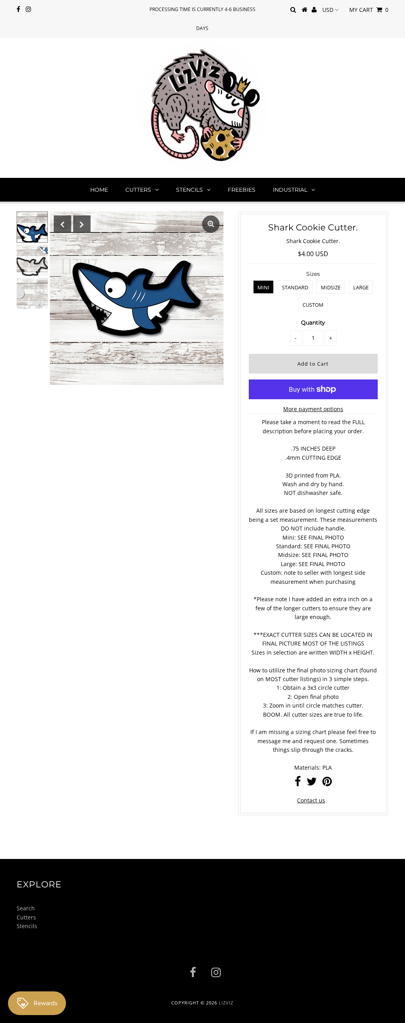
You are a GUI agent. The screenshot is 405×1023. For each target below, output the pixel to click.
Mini (263, 287)
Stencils (189, 189)
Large (361, 287)
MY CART (368, 9)
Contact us (311, 800)
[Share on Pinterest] (327, 783)
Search (26, 908)
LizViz (226, 1003)
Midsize (331, 287)
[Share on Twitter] (312, 783)
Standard (295, 287)
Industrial (290, 189)
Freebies (241, 189)
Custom (313, 304)
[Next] (82, 224)
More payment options (313, 409)
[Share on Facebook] (298, 783)
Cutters (138, 189)
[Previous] (62, 224)
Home (99, 189)
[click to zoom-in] (211, 224)
